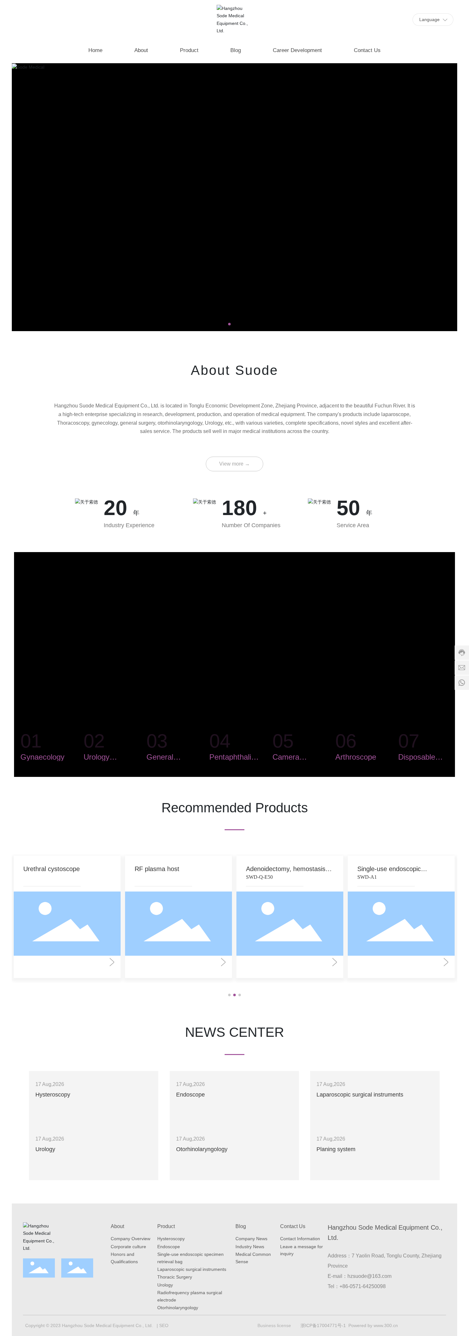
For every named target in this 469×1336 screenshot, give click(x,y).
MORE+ (43, 1111)
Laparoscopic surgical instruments (359, 1094)
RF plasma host (157, 868)
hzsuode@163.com (369, 1276)
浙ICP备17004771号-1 (323, 1325)
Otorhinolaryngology (201, 1149)
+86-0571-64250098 (362, 1286)
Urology (45, 1149)
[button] (229, 324)
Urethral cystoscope (51, 868)
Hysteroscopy (52, 1094)
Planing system (335, 1149)
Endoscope (190, 1094)
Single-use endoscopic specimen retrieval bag (389, 872)
